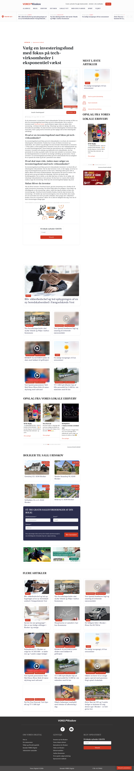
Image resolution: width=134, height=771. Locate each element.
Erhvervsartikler (58, 750)
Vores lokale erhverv (59, 742)
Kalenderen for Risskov (60, 745)
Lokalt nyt (64, 8)
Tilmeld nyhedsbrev (124, 768)
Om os (25, 740)
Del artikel (70, 112)
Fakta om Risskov (58, 748)
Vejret (97, 8)
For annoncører (28, 742)
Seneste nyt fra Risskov (60, 740)
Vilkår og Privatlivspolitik (31, 745)
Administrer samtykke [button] (30, 750)
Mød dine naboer (78, 8)
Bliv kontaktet (71, 535)
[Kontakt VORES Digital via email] (71, 729)
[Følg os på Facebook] (62, 729)
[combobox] (26, 528)
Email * (55, 517)
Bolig (35, 8)
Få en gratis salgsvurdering (62, 756)
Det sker (53, 8)
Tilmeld (108, 4)
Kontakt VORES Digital (30, 748)
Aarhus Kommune (59, 753)
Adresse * (28, 524)
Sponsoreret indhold (59, 759)
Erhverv (43, 8)
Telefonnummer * (31, 517)
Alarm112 (26, 8)
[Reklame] (51, 212)
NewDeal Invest (39, 124)
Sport (90, 8)
